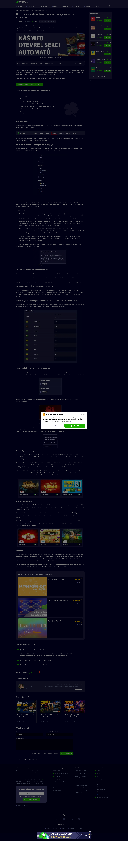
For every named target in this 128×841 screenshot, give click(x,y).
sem (69, 421)
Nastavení (53, 426)
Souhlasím (76, 426)
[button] (82, 414)
